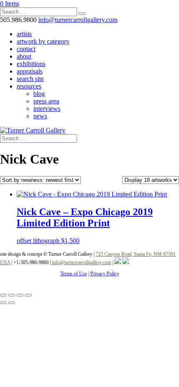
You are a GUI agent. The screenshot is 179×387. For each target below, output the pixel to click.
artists (24, 33)
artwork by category (43, 41)
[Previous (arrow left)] (3, 302)
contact (26, 48)
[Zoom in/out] (3, 295)
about (24, 56)
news (40, 116)
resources (29, 86)
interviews (46, 108)
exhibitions (31, 63)
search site (30, 78)
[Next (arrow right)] (11, 302)
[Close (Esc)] (28, 295)
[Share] (20, 295)
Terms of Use (73, 274)
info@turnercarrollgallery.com (81, 262)
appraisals (29, 71)
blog (39, 93)
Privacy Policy (104, 274)
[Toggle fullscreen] (11, 295)
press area (46, 101)
